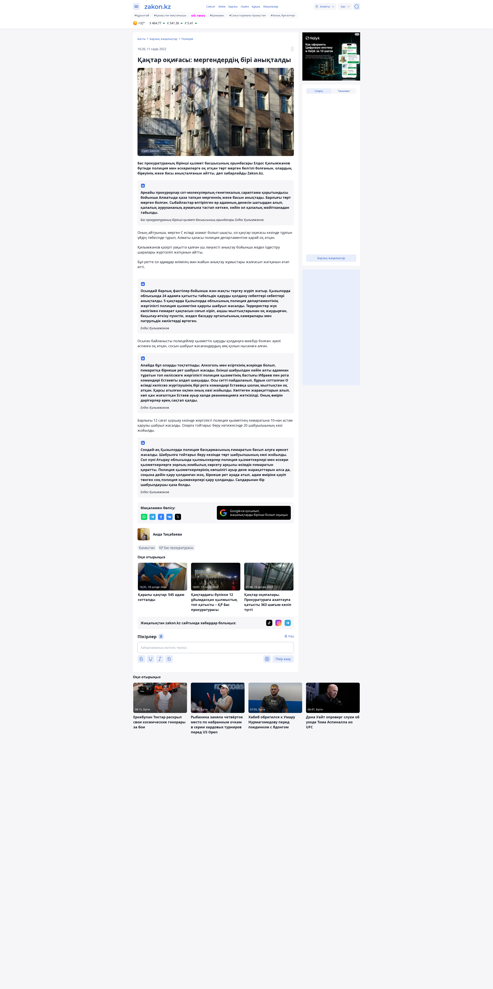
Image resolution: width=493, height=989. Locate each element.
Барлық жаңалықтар (163, 39)
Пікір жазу (283, 659)
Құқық (256, 6)
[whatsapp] (144, 516)
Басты (142, 39)
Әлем (221, 6)
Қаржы (233, 6)
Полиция (187, 39)
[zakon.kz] (157, 6)
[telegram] (152, 516)
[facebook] (161, 516)
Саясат (210, 6)
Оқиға (245, 6)
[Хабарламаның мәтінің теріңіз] (216, 647)
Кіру (291, 636)
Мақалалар (270, 6)
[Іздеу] (356, 6)
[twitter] (177, 516)
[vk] (169, 516)
